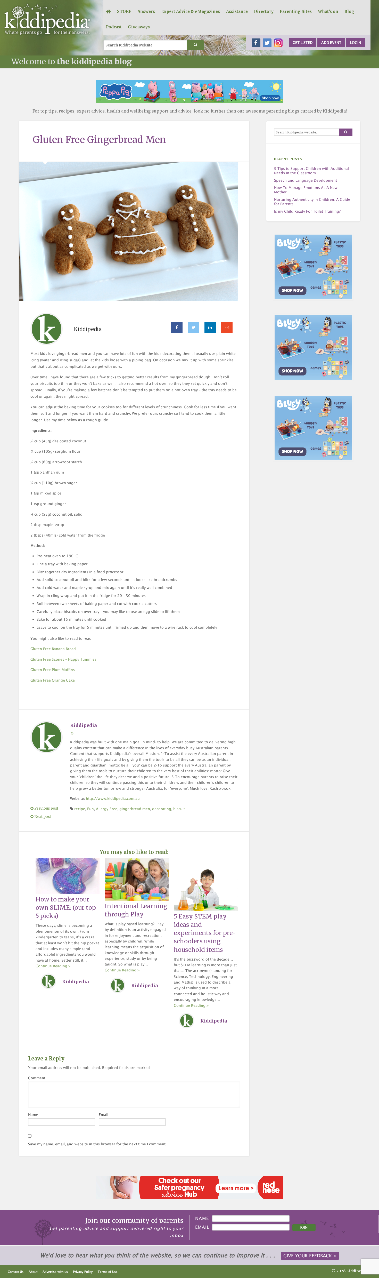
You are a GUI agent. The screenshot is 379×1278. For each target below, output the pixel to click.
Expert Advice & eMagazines (190, 11)
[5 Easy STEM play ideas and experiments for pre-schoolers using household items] (206, 884)
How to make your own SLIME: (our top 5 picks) (66, 908)
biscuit (179, 808)
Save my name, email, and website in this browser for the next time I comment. (97, 1144)
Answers (146, 11)
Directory (264, 11)
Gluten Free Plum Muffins (52, 669)
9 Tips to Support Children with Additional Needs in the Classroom (311, 170)
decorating (161, 808)
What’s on (328, 11)
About (33, 1272)
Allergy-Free (106, 808)
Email (103, 1114)
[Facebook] (177, 327)
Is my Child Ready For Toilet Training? (307, 211)
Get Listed (302, 42)
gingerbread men (134, 808)
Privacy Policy (83, 1272)
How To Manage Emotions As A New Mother (305, 190)
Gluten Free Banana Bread (53, 648)
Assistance (237, 11)
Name (33, 1114)
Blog (349, 11)
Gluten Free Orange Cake (52, 680)
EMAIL (202, 1227)
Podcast (114, 27)
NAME (202, 1218)
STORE (124, 11)
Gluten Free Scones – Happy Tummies (63, 659)
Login (355, 42)
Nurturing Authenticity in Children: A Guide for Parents (312, 201)
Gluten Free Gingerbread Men (99, 140)
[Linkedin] (210, 327)
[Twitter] (193, 327)
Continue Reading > (53, 966)
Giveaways (139, 27)
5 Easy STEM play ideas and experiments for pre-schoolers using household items (205, 933)
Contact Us (15, 1272)
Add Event (331, 42)
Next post (42, 816)
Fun (90, 808)
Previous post (46, 808)
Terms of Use (108, 1272)
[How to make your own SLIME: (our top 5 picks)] (68, 875)
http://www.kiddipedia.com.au (113, 798)
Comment (36, 1078)
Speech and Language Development (305, 180)
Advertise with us (55, 1272)
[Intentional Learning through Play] (137, 879)
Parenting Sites (296, 11)
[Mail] (227, 327)
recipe (79, 808)
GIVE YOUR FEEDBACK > (309, 1255)
